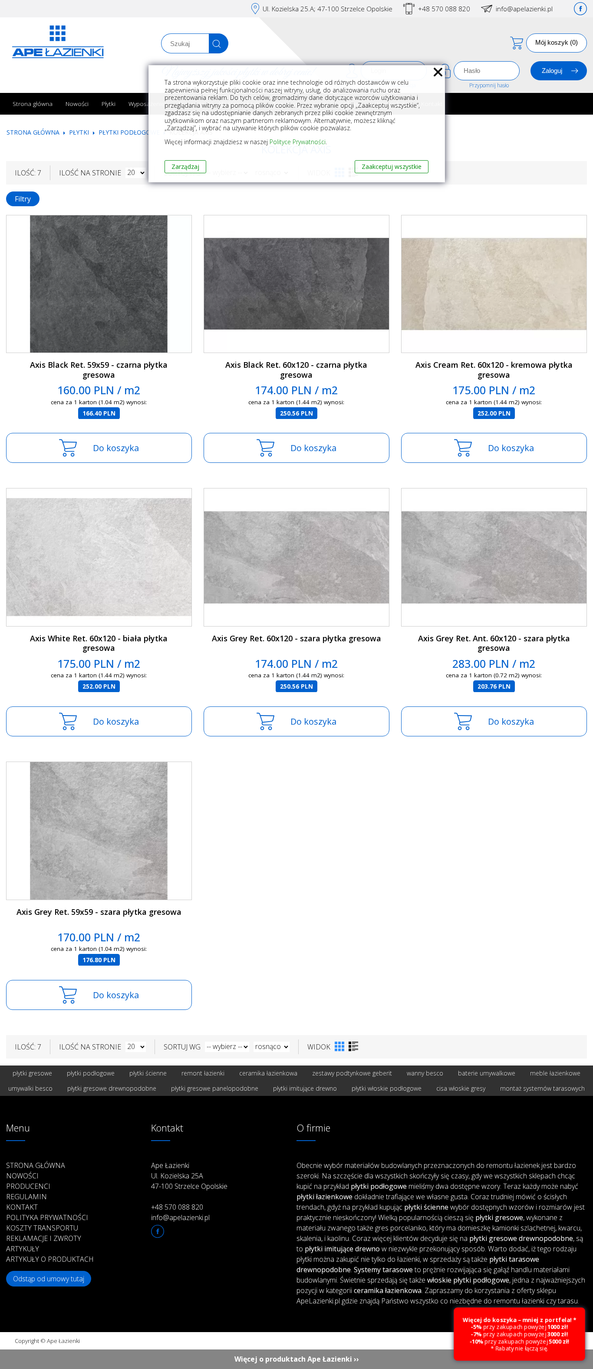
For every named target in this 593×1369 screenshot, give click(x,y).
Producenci (28, 1186)
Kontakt (22, 1207)
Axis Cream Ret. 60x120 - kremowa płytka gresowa (494, 370)
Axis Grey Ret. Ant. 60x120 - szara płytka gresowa (494, 643)
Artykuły (22, 1249)
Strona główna (33, 103)
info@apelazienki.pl (524, 8)
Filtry (23, 199)
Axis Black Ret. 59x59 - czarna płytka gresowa (99, 370)
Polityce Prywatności (298, 142)
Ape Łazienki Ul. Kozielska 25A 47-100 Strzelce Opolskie (189, 1176)
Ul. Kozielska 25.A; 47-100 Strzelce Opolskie (327, 8)
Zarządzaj (185, 166)
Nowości (77, 103)
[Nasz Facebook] (580, 8)
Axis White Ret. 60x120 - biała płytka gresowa (99, 643)
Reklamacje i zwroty (43, 1238)
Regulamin (26, 1196)
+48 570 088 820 (444, 8)
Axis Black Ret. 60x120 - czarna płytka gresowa (296, 370)
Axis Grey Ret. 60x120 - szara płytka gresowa (296, 638)
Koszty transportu (42, 1228)
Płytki (108, 103)
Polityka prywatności (47, 1217)
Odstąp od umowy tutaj (48, 1278)
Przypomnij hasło (489, 85)
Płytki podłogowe (129, 132)
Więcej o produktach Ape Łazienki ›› (296, 1359)
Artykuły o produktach (50, 1259)
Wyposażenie (146, 103)
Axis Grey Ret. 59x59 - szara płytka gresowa (98, 912)
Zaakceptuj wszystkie (392, 166)
